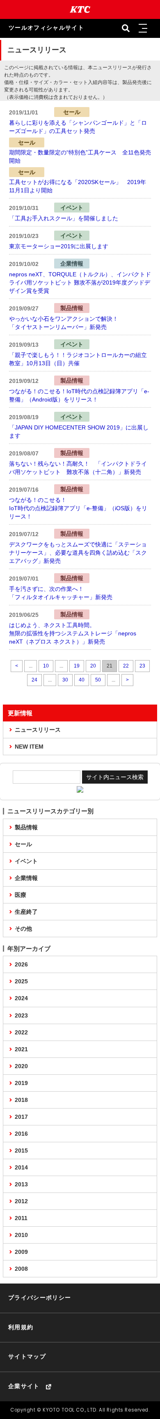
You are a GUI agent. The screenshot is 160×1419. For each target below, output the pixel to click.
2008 (21, 1268)
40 (82, 680)
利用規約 (20, 1327)
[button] (143, 28)
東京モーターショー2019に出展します (58, 246)
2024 (21, 998)
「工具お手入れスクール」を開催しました (63, 218)
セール (23, 844)
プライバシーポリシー (39, 1298)
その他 (23, 928)
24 (34, 680)
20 (93, 666)
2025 (21, 981)
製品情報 (26, 827)
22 (126, 666)
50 (98, 680)
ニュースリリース (38, 729)
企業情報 (26, 878)
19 (77, 666)
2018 (21, 1100)
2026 (21, 964)
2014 (21, 1167)
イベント (26, 861)
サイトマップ (27, 1357)
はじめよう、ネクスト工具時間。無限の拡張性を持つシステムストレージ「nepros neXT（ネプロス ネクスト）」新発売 (72, 633)
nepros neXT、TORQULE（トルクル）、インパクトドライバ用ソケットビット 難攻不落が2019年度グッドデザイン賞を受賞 (80, 282)
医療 (20, 895)
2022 (21, 1032)
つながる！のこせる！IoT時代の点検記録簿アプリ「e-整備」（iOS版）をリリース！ (78, 508)
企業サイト (24, 1386)
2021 (21, 1049)
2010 (21, 1235)
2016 (21, 1133)
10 (46, 666)
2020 (21, 1066)
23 (142, 666)
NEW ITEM (29, 746)
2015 (21, 1150)
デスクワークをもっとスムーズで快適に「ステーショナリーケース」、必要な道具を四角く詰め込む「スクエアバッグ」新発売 (78, 552)
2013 (21, 1184)
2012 (21, 1201)
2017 (21, 1116)
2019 (21, 1083)
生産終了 (26, 911)
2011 (21, 1218)
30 (65, 680)
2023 (21, 1015)
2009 (21, 1252)
